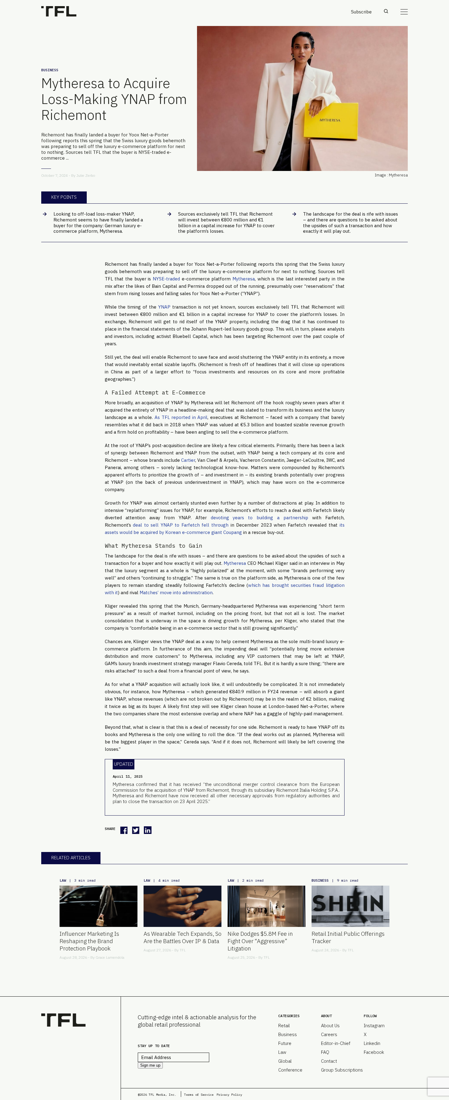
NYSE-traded (166, 279)
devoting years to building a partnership (259, 517)
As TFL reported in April (181, 417)
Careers (329, 1034)
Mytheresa (243, 279)
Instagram (374, 1025)
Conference (290, 1070)
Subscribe (361, 12)
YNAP (164, 307)
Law (63, 880)
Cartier (188, 460)
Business (49, 70)
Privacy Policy (229, 1095)
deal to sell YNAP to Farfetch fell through (180, 525)
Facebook (374, 1052)
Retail (284, 1025)
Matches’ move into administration (176, 592)
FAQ (325, 1052)
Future (284, 1043)
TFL (183, 950)
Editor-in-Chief (335, 1043)
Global (285, 1061)
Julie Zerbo (85, 175)
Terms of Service (199, 1095)
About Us (330, 1025)
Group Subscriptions (342, 1070)
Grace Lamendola (110, 957)
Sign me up (150, 1065)
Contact (329, 1061)
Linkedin (372, 1043)
